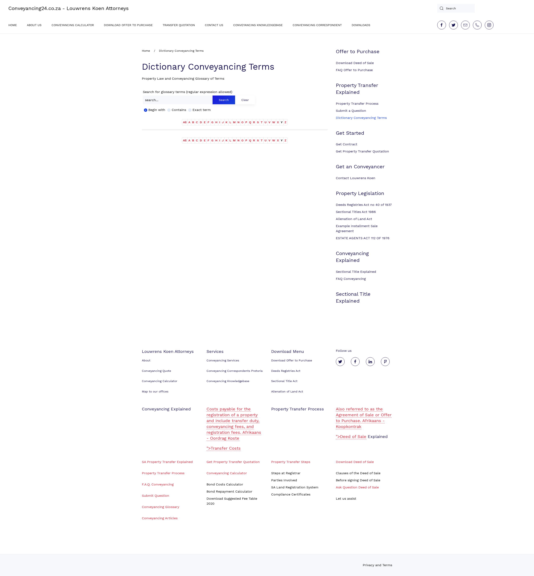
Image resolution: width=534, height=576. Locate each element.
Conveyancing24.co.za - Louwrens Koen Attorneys (68, 8)
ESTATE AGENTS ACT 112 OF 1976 (362, 238)
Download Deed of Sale (355, 63)
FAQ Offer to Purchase (354, 70)
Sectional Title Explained (356, 272)
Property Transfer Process (357, 104)
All (184, 122)
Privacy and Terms (377, 565)
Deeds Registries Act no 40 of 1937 (364, 205)
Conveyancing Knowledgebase (258, 25)
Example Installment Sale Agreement (357, 228)
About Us (34, 25)
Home (12, 25)
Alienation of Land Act (354, 219)
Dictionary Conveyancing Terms (361, 118)
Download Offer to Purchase (128, 25)
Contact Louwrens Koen (355, 178)
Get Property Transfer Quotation (362, 151)
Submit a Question (351, 111)
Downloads (361, 25)
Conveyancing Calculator (73, 25)
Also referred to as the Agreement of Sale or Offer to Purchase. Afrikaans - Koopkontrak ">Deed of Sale (364, 422)
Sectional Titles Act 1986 (356, 212)
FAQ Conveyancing (351, 279)
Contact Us (214, 25)
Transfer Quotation (179, 25)
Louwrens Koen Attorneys (168, 351)
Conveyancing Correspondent (317, 25)
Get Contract (346, 144)
